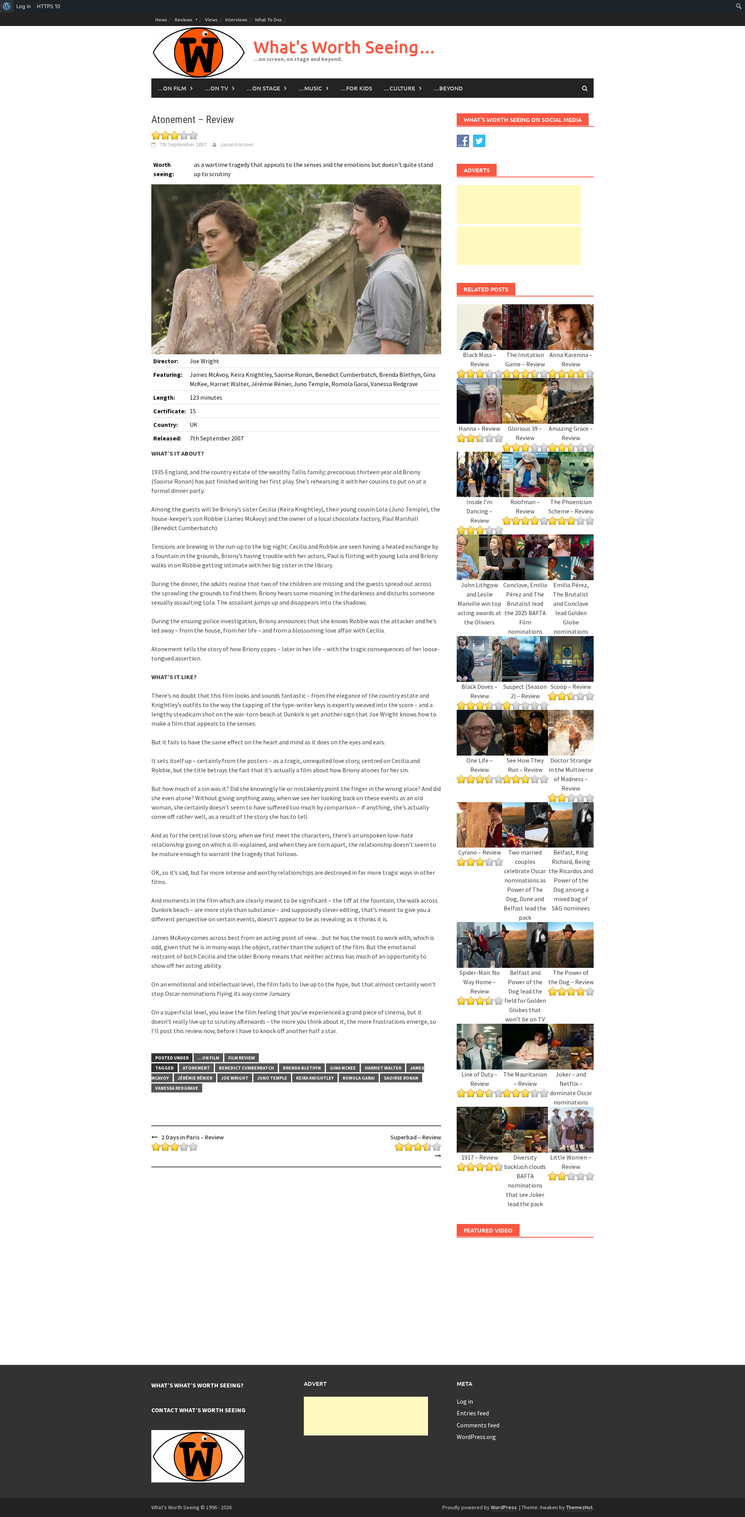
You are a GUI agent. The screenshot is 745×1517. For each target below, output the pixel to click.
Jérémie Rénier (195, 1078)
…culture (399, 88)
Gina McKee (343, 1068)
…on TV (216, 88)
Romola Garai (359, 1078)
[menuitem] (7, 6)
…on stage (263, 88)
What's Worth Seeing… (344, 46)
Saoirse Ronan (401, 1078)
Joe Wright (234, 1078)
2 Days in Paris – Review (192, 1137)
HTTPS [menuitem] (48, 6)
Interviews (236, 19)
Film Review (241, 1058)
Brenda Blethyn (302, 1068)
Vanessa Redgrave (176, 1088)
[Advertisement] (519, 204)
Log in (465, 1401)
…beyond (448, 88)
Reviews (183, 19)
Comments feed (478, 1425)
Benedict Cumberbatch (246, 1068)
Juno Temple (272, 1078)
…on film (171, 88)
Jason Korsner (237, 144)
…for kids (356, 88)
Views (211, 19)
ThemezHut (579, 1507)
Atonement (196, 1068)
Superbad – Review (415, 1137)
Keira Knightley (315, 1078)
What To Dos (268, 19)
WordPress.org (476, 1437)
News (161, 19)
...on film (208, 1058)
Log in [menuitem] (23, 6)
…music (310, 88)
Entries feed (473, 1413)
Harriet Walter (383, 1068)
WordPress (504, 1507)
